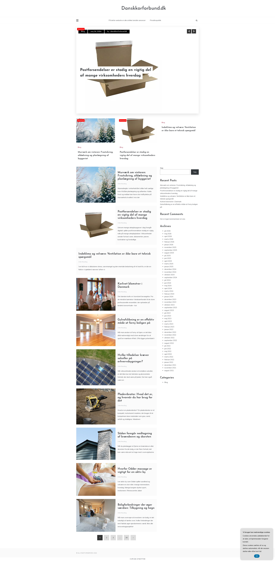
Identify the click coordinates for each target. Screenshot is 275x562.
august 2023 (169, 306)
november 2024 (170, 268)
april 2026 (168, 232)
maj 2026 (167, 229)
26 (127, 533)
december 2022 (170, 328)
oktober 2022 (169, 333)
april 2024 (168, 284)
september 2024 (170, 273)
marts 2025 (168, 260)
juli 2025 (167, 251)
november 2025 (170, 243)
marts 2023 (168, 320)
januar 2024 (168, 292)
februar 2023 (169, 323)
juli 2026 (167, 227)
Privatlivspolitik (155, 20)
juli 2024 (167, 276)
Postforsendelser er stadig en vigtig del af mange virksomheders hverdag (137, 151)
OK (257, 556)
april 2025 (168, 257)
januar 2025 (168, 262)
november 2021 (170, 364)
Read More (190, 70)
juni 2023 (167, 312)
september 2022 (170, 336)
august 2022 (169, 339)
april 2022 (168, 350)
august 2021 (169, 366)
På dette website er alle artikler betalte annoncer (127, 20)
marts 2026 (168, 235)
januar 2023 (168, 325)
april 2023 (168, 317)
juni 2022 (167, 344)
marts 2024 (168, 287)
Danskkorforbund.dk (143, 8)
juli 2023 (167, 309)
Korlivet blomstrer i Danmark (170, 197)
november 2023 (170, 298)
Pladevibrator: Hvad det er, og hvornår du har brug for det (135, 393)
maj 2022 (167, 347)
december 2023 (170, 295)
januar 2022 (168, 358)
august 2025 (169, 249)
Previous (189, 31)
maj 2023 (167, 314)
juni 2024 (167, 279)
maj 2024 (167, 281)
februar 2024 (169, 290)
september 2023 (170, 303)
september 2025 (170, 246)
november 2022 (170, 331)
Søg (161, 164)
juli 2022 (167, 342)
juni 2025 (167, 254)
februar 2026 (169, 238)
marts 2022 (168, 353)
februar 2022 (169, 355)
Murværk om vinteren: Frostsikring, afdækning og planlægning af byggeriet (111, 69)
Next (194, 31)
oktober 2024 (169, 270)
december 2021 (170, 361)
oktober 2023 (169, 301)
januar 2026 (168, 240)
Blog (83, 31)
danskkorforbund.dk (117, 31)
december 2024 (170, 265)
